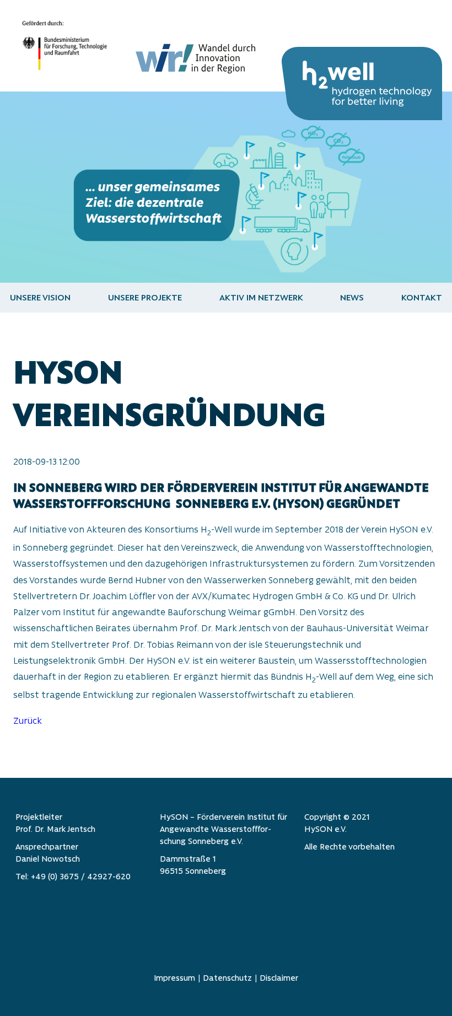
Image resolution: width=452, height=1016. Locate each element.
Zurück (27, 720)
